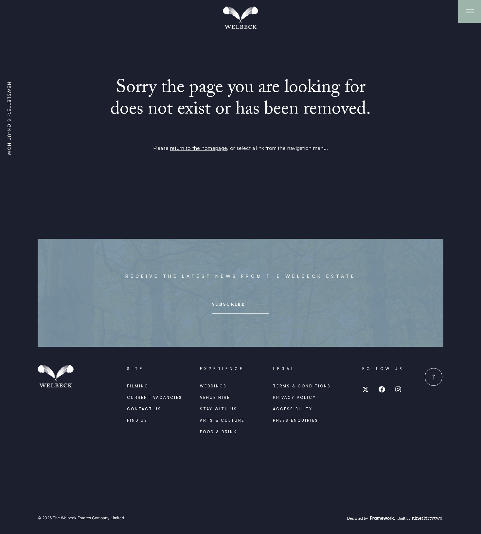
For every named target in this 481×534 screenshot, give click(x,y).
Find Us (137, 420)
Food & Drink (218, 432)
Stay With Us (218, 409)
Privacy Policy (294, 397)
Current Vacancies (154, 397)
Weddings (213, 386)
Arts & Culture (222, 420)
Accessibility (292, 409)
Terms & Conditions (302, 386)
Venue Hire (215, 397)
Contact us (144, 409)
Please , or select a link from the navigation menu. (240, 148)
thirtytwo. (427, 518)
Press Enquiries (295, 420)
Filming (138, 386)
